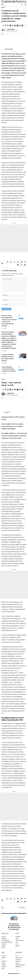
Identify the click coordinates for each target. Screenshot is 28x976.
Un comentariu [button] (22, 907)
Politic (3, 7)
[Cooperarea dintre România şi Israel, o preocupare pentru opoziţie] (22, 356)
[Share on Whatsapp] (13, 25)
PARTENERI (19, 952)
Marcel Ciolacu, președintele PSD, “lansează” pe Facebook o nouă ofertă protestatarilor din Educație (9, 321)
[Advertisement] (14, 238)
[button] (3, 4)
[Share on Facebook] (5, 25)
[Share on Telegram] (24, 262)
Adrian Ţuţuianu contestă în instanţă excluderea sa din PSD (9, 369)
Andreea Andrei (11, 393)
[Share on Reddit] (21, 262)
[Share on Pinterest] (10, 25)
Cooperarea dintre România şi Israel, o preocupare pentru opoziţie (8, 358)
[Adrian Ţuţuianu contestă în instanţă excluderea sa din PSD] (22, 368)
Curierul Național (11, 29)
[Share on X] (8, 25)
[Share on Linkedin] (15, 25)
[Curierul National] (14, 1)
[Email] (17, 25)
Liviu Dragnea (8, 833)
